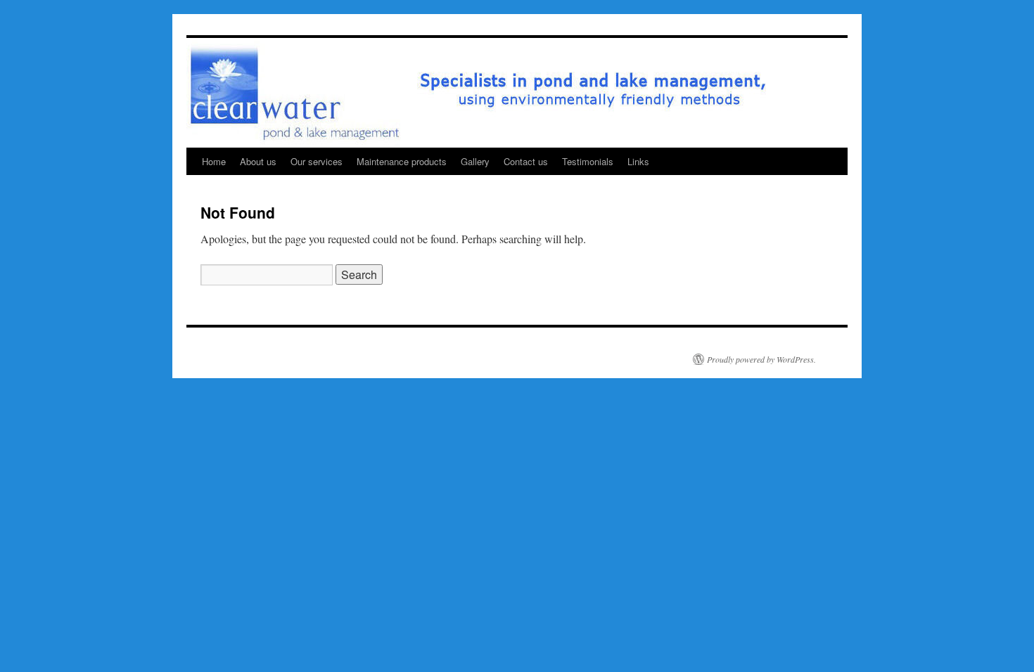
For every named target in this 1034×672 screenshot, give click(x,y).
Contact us (526, 161)
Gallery (475, 161)
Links (638, 161)
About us (258, 161)
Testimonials (587, 161)
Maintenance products (402, 161)
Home (214, 161)
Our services (317, 161)
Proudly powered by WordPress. (761, 359)
